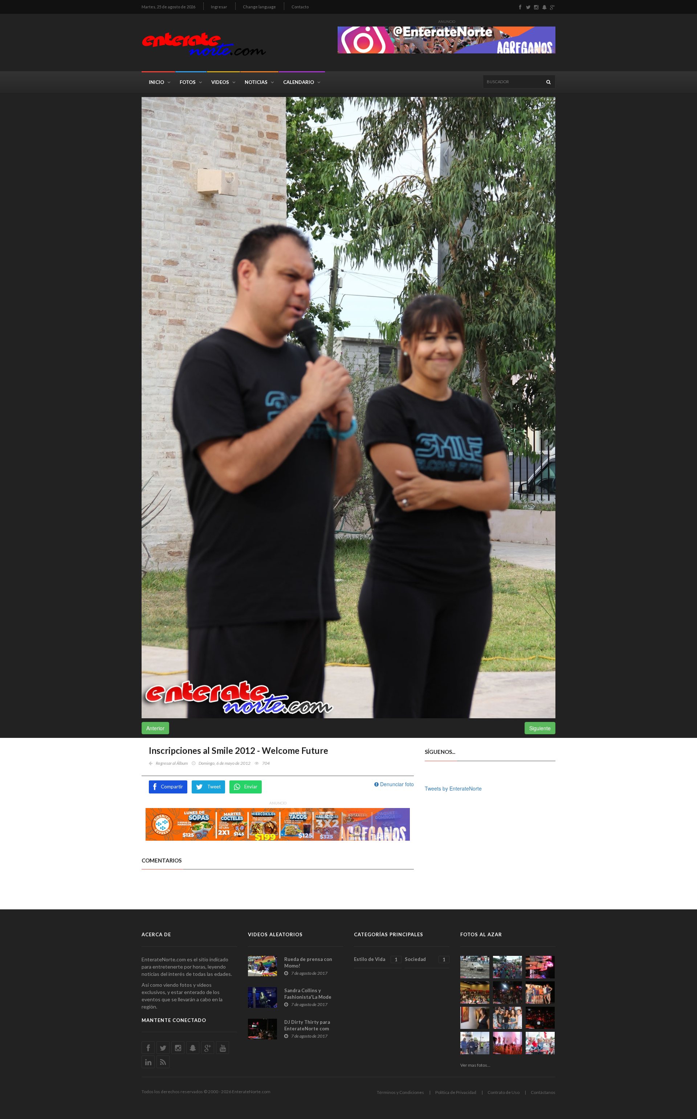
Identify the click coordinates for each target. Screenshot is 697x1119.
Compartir (172, 786)
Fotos (188, 82)
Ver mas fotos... (475, 1065)
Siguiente (540, 728)
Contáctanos (543, 1092)
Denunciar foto (396, 784)
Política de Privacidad (455, 1092)
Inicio (156, 82)
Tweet (214, 786)
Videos (220, 82)
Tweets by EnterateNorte (453, 788)
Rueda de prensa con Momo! (308, 962)
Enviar (250, 786)
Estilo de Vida (376, 959)
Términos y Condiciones (400, 1092)
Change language (259, 6)
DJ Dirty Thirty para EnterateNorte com (307, 1025)
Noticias (256, 82)
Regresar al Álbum (172, 763)
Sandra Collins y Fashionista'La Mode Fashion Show (307, 996)
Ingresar (219, 6)
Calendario (298, 82)
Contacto (300, 6)
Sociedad (425, 959)
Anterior (155, 728)
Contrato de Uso (503, 1092)
